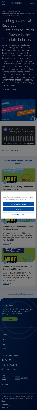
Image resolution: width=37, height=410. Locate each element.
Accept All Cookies (18, 209)
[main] (18, 205)
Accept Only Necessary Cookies (18, 204)
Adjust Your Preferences (18, 214)
